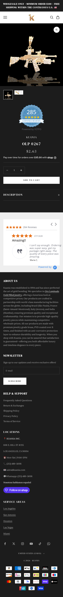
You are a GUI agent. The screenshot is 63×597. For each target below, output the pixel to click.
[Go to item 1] (8, 94)
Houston (7, 521)
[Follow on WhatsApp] (48, 543)
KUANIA (31, 137)
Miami (6, 533)
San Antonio (9, 514)
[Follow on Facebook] (5, 543)
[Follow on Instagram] (22, 543)
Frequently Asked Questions (17, 400)
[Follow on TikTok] (40, 543)
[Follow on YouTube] (31, 543)
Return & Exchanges (13, 405)
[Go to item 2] (19, 92)
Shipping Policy (11, 410)
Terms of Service (11, 421)
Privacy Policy (10, 416)
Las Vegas (8, 527)
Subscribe (15, 381)
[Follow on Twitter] (13, 543)
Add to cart (31, 180)
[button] (51, 224)
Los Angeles (9, 508)
